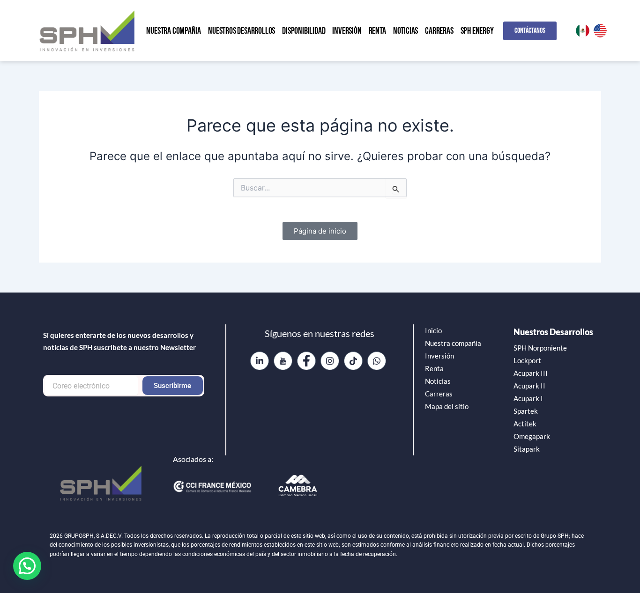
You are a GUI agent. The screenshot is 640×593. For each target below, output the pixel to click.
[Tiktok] (353, 360)
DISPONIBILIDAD (303, 31)
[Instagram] (329, 360)
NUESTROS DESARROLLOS (241, 31)
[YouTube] (283, 360)
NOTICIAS (405, 31)
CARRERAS (439, 31)
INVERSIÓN (346, 31)
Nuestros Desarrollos (553, 332)
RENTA (377, 31)
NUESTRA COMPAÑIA (173, 31)
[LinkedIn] (259, 360)
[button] (27, 566)
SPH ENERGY (477, 31)
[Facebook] (306, 360)
